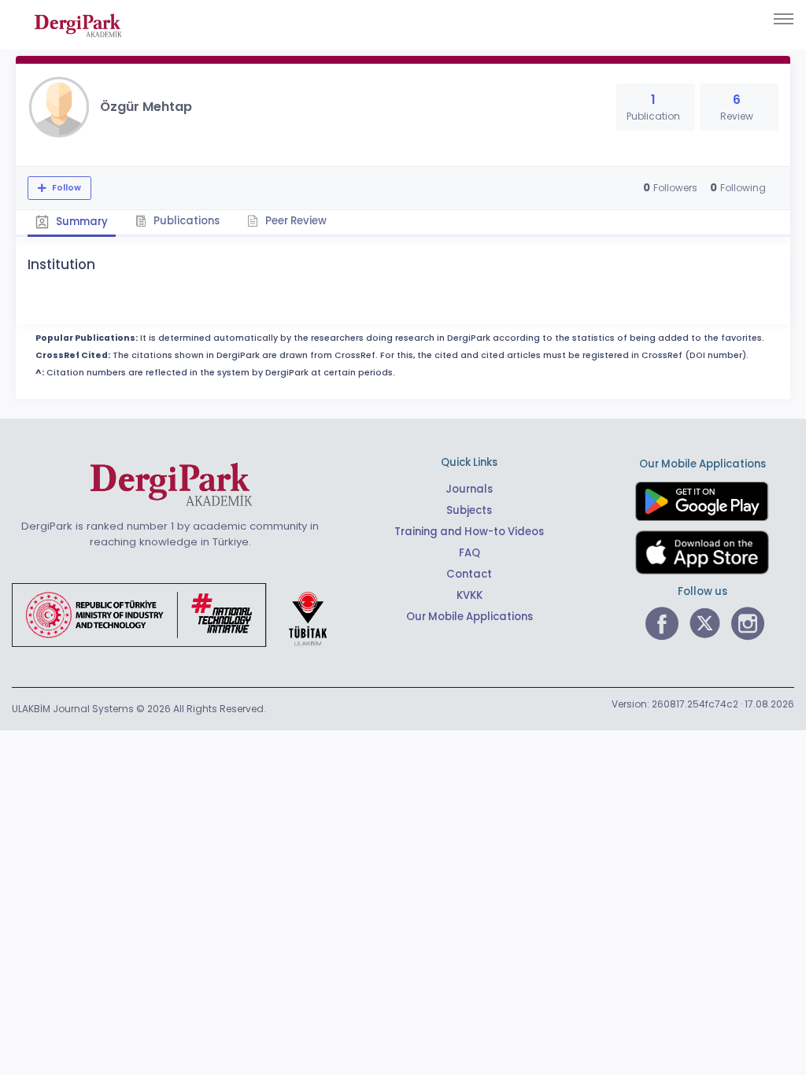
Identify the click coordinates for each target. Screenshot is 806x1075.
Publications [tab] (185, 220)
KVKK (469, 595)
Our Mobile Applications (469, 616)
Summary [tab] (81, 221)
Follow (65, 188)
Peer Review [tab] (295, 220)
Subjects (469, 510)
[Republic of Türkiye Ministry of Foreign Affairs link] (179, 614)
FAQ (469, 552)
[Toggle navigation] (783, 18)
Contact (469, 574)
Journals (469, 489)
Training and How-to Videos (469, 531)
